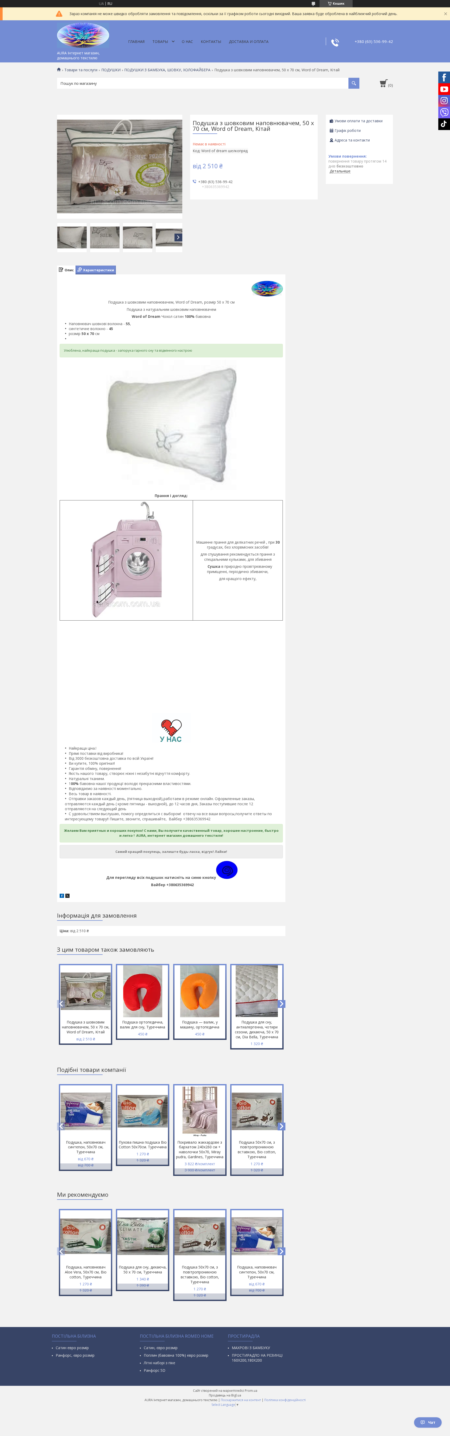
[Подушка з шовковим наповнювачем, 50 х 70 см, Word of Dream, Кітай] (85, 991)
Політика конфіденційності (285, 1400)
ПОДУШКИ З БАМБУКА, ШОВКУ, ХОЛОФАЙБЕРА (167, 70)
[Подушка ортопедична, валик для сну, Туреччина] (142, 991)
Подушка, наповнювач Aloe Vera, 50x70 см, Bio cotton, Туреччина (86, 1272)
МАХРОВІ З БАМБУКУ (251, 1347)
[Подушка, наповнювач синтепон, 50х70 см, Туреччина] (85, 1111)
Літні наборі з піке (159, 1362)
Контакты (211, 41)
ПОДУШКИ (111, 70)
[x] (67, 896)
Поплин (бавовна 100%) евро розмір (176, 1355)
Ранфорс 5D (154, 1370)
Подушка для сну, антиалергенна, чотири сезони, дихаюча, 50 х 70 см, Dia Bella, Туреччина (257, 1029)
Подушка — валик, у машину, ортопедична (199, 1024)
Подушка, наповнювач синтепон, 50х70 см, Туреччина (85, 1147)
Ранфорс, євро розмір (75, 1355)
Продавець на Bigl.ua (225, 1395)
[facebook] (62, 896)
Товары (160, 41)
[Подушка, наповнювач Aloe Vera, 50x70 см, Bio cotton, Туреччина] (85, 1236)
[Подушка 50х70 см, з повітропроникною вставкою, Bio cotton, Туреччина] (257, 1111)
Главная (136, 41)
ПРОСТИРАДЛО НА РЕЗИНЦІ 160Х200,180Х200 (257, 1358)
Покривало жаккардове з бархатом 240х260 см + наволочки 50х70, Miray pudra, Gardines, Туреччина (199, 1150)
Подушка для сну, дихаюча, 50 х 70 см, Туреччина (143, 1269)
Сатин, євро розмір (161, 1347)
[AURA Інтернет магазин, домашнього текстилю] (83, 34)
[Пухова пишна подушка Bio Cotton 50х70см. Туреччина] (142, 1111)
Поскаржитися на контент (241, 1400)
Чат (431, 1422)
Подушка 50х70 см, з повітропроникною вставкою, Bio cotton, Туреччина (257, 1150)
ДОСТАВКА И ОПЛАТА (248, 41)
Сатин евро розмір (72, 1347)
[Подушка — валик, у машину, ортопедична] (199, 991)
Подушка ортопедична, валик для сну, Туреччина (142, 1024)
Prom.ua (251, 1390)
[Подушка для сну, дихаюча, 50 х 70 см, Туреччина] (142, 1236)
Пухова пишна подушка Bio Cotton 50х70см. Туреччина (143, 1145)
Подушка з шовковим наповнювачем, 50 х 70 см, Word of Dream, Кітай (85, 1027)
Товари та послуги (80, 70)
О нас (187, 41)
